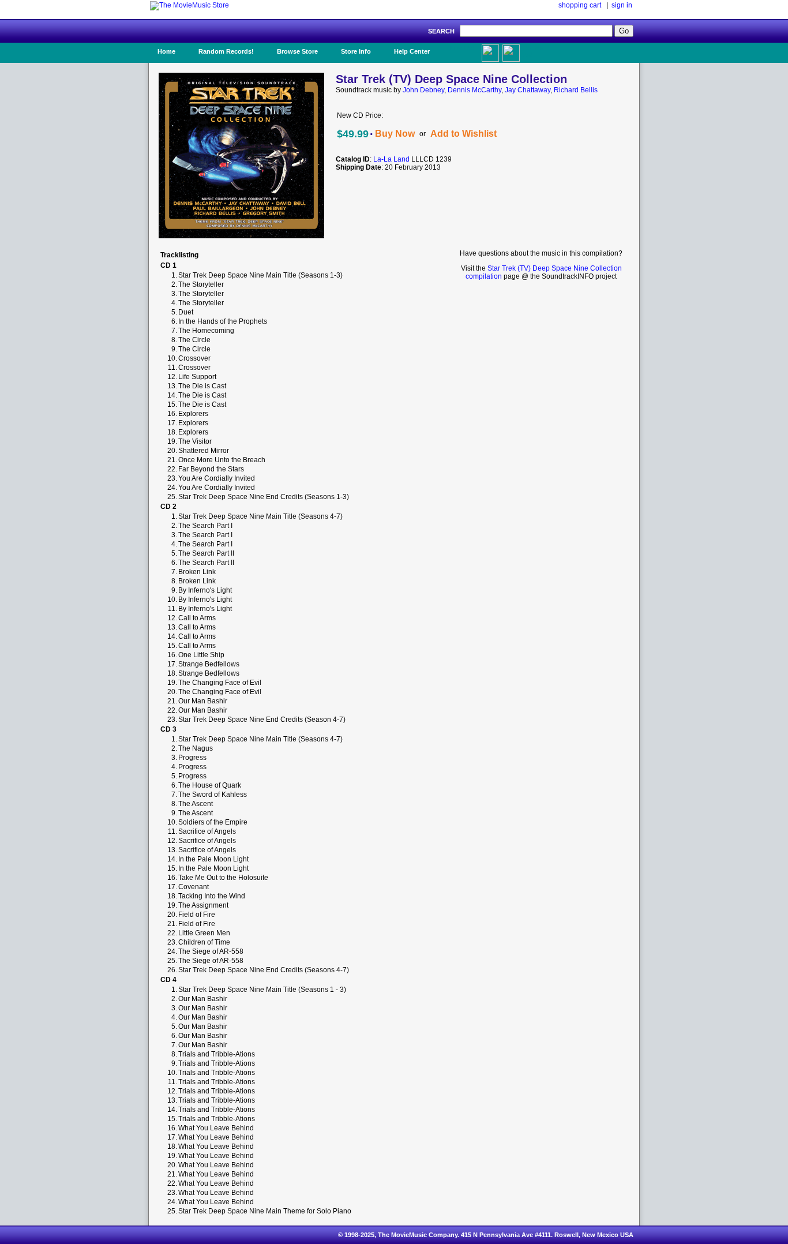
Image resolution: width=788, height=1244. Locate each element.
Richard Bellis (576, 90)
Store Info (356, 51)
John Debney (423, 90)
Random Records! (226, 51)
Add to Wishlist (463, 133)
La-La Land (391, 159)
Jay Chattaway (527, 90)
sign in (621, 5)
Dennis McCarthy (474, 90)
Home (166, 51)
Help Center (412, 51)
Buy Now (395, 133)
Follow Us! (533, 51)
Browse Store (297, 51)
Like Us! (462, 47)
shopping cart (579, 5)
